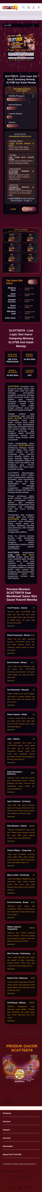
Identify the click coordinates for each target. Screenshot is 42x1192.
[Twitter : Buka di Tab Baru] (18, 1182)
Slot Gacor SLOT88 (21, 417)
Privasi (13, 1187)
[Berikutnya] (39, 47)
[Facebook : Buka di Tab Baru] (14, 1182)
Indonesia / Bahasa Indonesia (12, 1171)
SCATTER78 (13, 386)
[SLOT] (7, 7)
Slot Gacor (28, 555)
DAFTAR (29, 209)
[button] (28, 7)
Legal (20, 1187)
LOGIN (13, 209)
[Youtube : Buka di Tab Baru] (28, 1182)
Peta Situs (28, 1187)
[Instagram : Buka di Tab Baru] (23, 1182)
